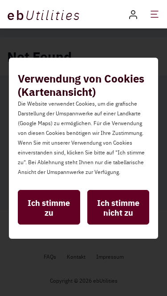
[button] (133, 14)
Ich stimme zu (49, 207)
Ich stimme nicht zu (118, 207)
